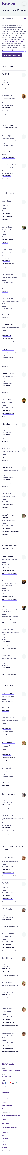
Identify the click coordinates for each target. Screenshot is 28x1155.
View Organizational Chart (12, 55)
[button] (24, 4)
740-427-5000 (6, 1077)
